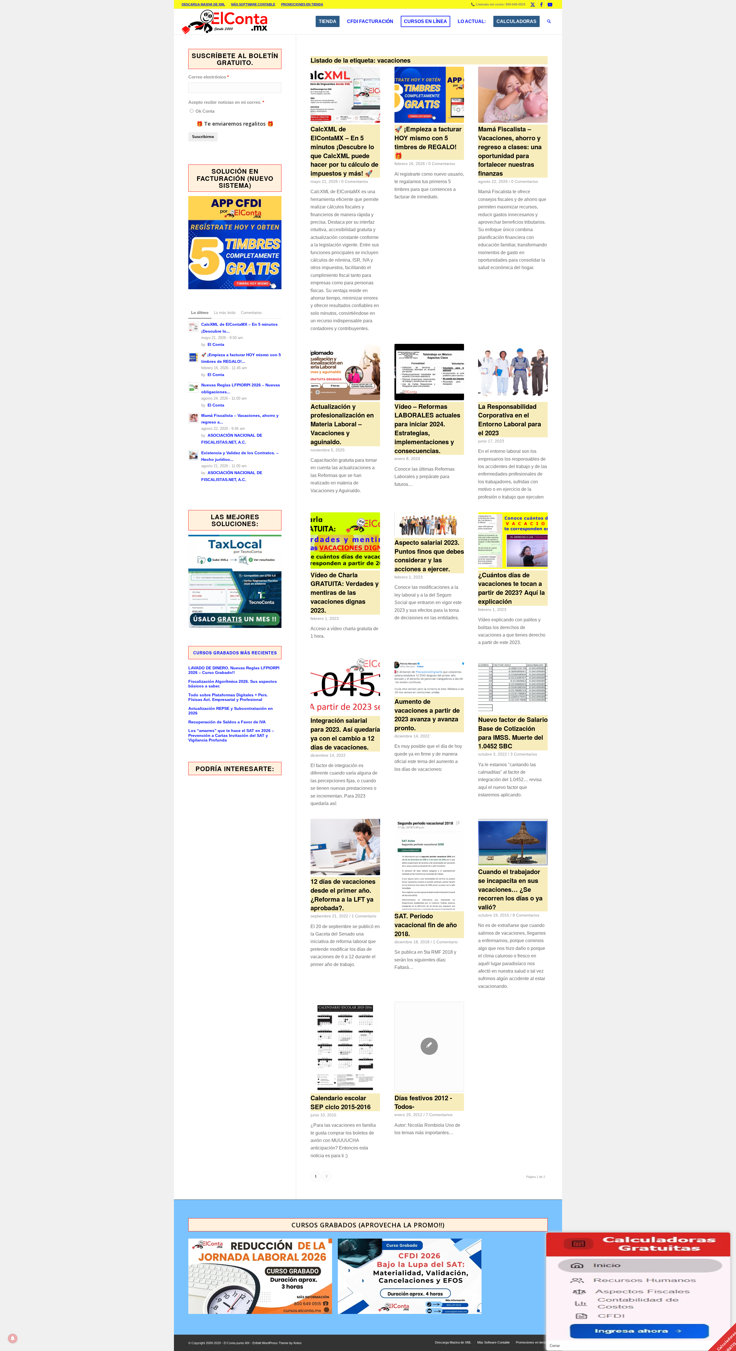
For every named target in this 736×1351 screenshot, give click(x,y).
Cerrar (555, 1346)
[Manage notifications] (12, 1338)
